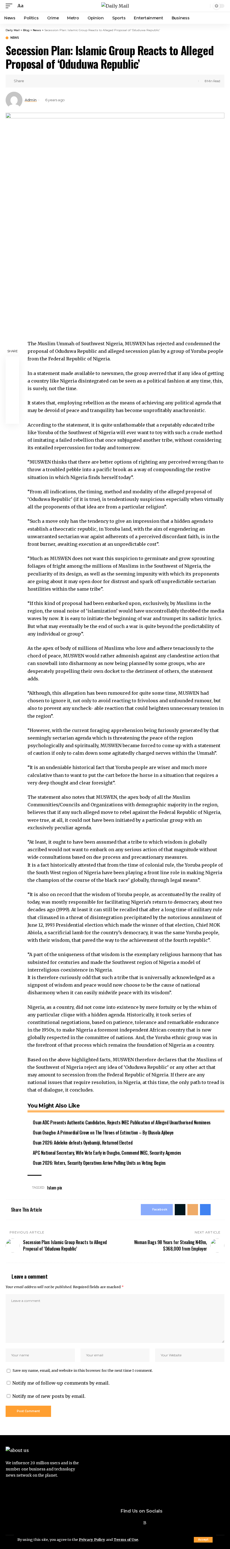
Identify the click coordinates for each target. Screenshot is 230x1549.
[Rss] (144, 1523)
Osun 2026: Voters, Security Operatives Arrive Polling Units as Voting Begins (99, 1162)
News (14, 37)
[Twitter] (130, 1523)
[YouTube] (137, 1523)
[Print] (56, 81)
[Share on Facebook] (30, 81)
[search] (205, 6)
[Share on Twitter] (39, 81)
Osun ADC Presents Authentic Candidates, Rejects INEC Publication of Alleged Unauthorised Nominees (121, 1122)
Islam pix (54, 1187)
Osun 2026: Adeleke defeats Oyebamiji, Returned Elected (82, 1142)
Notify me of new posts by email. (49, 1396)
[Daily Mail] (115, 6)
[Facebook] (122, 1523)
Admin (31, 100)
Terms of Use (126, 1539)
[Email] (47, 81)
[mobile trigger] (10, 6)
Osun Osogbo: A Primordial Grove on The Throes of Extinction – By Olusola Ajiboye (103, 1132)
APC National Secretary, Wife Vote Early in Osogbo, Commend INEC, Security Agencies (107, 1152)
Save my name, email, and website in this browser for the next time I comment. (83, 1370)
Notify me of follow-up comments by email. (61, 1383)
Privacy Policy (92, 1539)
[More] (65, 81)
